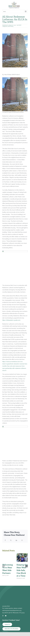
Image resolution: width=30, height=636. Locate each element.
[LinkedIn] (16, 540)
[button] (3, 566)
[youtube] (5, 615)
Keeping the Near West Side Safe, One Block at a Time (22, 570)
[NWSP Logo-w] (15, 589)
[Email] (22, 540)
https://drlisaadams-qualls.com (11, 320)
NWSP (19, 25)
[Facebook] (5, 540)
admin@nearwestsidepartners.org (11, 610)
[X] (10, 540)
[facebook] (3, 615)
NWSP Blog (10, 26)
